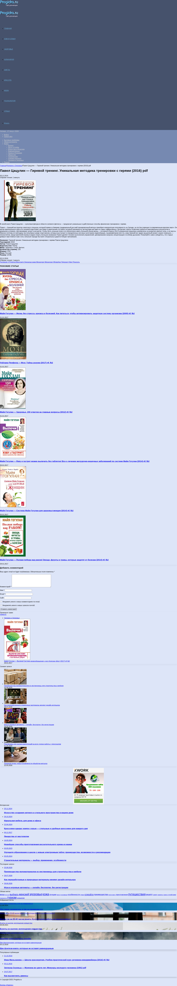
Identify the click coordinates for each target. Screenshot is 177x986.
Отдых (7, 111)
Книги (6, 144)
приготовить (112, 894)
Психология (9, 101)
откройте (89, 894)
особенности (74, 894)
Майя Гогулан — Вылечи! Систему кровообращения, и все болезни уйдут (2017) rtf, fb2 (37, 661)
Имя (2, 590)
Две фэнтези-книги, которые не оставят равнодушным (27, 948)
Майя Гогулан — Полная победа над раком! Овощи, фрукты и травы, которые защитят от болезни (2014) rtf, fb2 (54, 560)
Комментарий (5, 587)
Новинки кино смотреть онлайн (15, 939)
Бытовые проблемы (11, 140)
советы (165, 895)
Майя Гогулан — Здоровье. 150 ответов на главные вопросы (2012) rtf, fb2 (36, 412)
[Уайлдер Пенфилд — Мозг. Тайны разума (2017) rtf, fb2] (13, 359)
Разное (7, 162)
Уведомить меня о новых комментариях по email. (21, 602)
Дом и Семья (9, 39)
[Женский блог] (9, 6)
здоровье (36, 894)
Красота (7, 80)
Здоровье (8, 49)
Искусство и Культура (16, 149)
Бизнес (11, 145)
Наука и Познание (15, 153)
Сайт (2, 598)
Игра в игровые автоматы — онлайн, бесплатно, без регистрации (29, 725)
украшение (21, 898)
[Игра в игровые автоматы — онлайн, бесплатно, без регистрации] (15, 723)
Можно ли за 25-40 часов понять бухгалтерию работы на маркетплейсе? (35, 919)
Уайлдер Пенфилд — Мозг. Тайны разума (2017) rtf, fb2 (26, 363)
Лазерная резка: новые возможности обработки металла (25, 763)
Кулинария (9, 59)
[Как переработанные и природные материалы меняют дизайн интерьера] (15, 703)
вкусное (7, 894)
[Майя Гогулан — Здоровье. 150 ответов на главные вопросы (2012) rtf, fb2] (13, 408)
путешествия (137, 894)
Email (2, 594)
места (59, 895)
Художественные (14, 158)
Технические (13, 157)
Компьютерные (14, 151)
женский (24, 894)
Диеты (7, 70)
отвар (82, 895)
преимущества (101, 894)
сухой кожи (172, 895)
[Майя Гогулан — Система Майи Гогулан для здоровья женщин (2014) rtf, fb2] (13, 506)
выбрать (14, 894)
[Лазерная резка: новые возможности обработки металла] (15, 762)
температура (3, 898)
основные (64, 895)
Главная (3, 166)
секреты (160, 895)
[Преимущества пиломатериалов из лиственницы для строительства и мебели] (15, 684)
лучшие (52, 894)
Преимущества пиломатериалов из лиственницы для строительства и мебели (34, 686)
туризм (11, 897)
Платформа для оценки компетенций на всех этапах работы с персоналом (32, 744)
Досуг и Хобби (13, 147)
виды (2, 894)
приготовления (122, 895)
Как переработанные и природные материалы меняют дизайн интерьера (32, 705)
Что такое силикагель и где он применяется (21, 909)
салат (155, 895)
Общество (12, 155)
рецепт (149, 894)
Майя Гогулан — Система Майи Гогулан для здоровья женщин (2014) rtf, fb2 (36, 511)
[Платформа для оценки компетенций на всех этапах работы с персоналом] (15, 742)
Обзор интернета (10, 142)
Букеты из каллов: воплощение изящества (21, 929)
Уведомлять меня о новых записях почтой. (18, 605)
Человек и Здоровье (16, 160)
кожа (46, 894)
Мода (6, 90)
